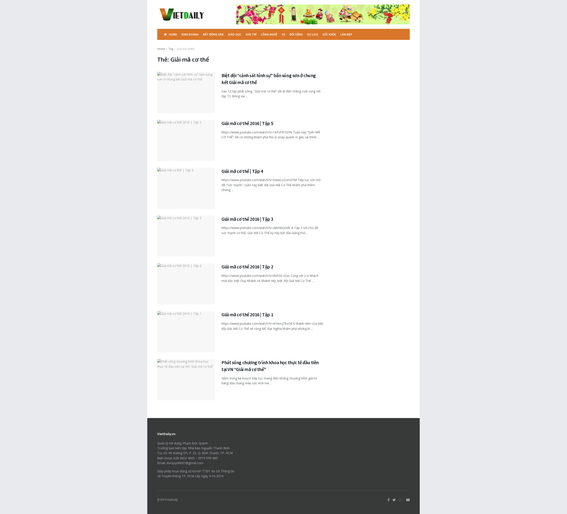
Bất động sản (213, 34)
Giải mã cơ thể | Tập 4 (242, 171)
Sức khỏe (329, 34)
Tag (171, 49)
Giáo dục (234, 34)
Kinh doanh (190, 34)
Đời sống (296, 34)
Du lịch (312, 34)
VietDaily (172, 500)
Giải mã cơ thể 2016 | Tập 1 (247, 314)
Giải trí (251, 34)
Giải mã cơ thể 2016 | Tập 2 (247, 267)
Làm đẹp (346, 34)
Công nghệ (269, 34)
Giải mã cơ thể (185, 49)
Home (173, 34)
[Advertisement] (371, 74)
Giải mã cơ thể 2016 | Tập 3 (247, 219)
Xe (283, 34)
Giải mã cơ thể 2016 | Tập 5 (247, 123)
